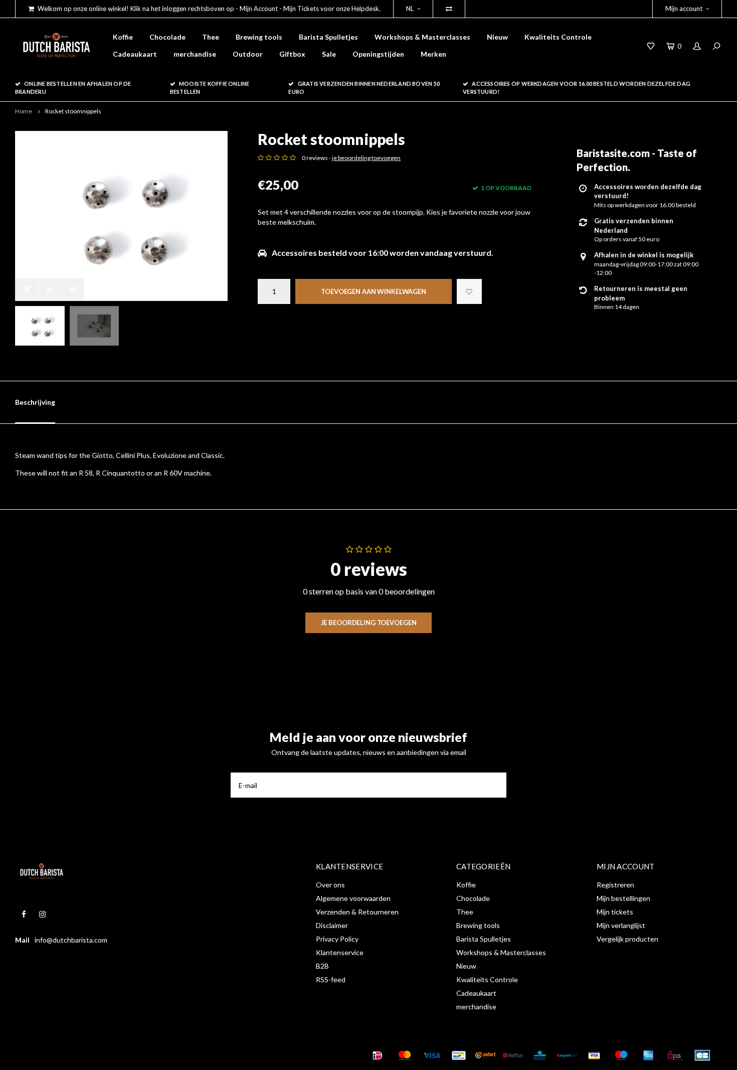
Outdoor (248, 54)
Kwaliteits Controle (558, 37)
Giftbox (292, 54)
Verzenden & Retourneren (357, 911)
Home (23, 111)
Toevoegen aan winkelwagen (373, 291)
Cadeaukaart (135, 54)
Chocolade (167, 37)
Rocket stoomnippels (73, 111)
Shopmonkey (172, 1055)
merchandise (194, 54)
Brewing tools (259, 37)
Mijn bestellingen (623, 898)
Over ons (330, 884)
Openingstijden (378, 54)
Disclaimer (332, 925)
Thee (210, 37)
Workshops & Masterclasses (422, 37)
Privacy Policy (337, 939)
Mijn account (683, 9)
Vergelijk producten (627, 939)
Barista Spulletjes (328, 37)
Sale (329, 54)
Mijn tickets (615, 911)
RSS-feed (330, 979)
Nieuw (497, 37)
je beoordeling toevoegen (366, 158)
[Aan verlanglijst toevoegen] (469, 291)
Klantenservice (339, 952)
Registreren (615, 884)
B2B (322, 966)
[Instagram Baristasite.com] (42, 914)
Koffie (123, 37)
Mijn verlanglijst (621, 925)
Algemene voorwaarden (353, 898)
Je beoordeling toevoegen (369, 623)
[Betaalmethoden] (377, 1055)
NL (410, 9)
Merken (433, 54)
